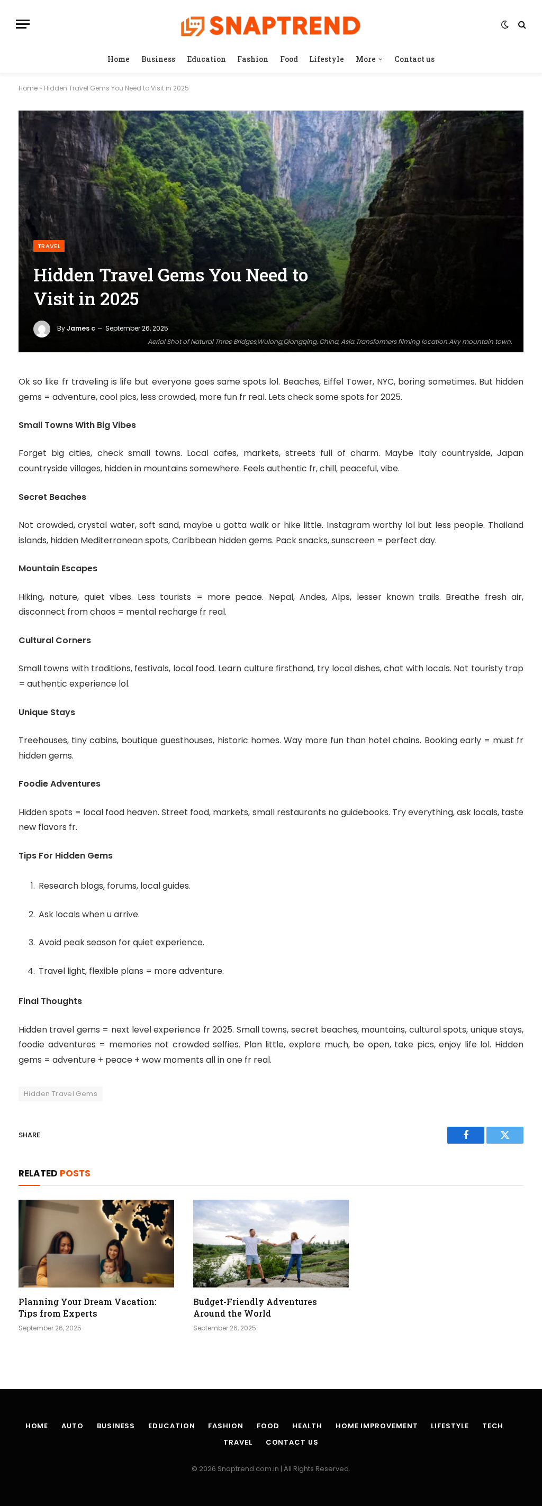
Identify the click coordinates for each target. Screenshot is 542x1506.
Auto (72, 1426)
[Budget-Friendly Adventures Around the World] (271, 1243)
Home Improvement (377, 1426)
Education (206, 59)
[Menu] (23, 24)
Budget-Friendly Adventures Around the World (255, 1307)
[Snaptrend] (270, 24)
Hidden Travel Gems (60, 1094)
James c (81, 328)
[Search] (521, 24)
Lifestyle (326, 59)
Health (307, 1426)
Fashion (252, 59)
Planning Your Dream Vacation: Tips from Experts (88, 1307)
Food (289, 59)
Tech (493, 1426)
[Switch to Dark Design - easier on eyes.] (505, 24)
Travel (49, 246)
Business (158, 59)
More (366, 59)
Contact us (414, 59)
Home (118, 59)
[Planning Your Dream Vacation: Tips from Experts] (96, 1243)
